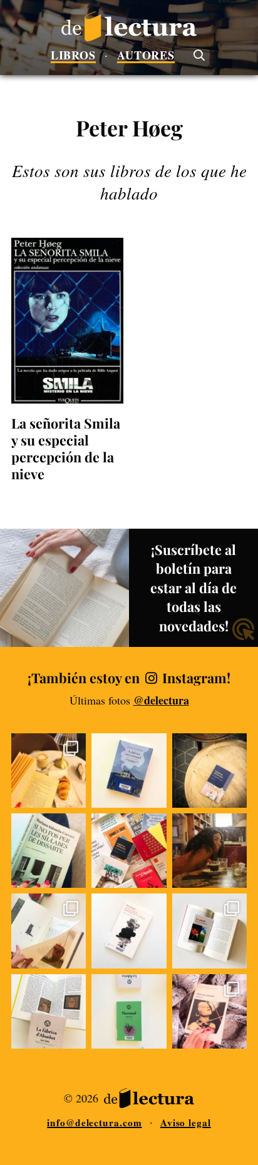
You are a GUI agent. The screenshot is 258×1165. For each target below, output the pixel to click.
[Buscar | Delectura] (198, 54)
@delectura (161, 700)
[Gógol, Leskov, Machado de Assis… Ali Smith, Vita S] (128, 850)
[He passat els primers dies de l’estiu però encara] (209, 850)
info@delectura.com (94, 1122)
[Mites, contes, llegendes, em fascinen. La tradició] (48, 930)
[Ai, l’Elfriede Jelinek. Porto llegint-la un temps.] (209, 1011)
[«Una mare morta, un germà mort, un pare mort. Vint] (128, 770)
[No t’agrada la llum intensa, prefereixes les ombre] (48, 770)
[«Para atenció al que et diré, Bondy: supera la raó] (48, 1011)
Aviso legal (185, 1122)
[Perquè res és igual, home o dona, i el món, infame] (209, 770)
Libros (73, 55)
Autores (146, 55)
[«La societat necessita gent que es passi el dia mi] (128, 1011)
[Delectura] (129, 26)
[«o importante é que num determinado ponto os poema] (48, 850)
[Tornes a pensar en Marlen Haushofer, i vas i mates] (128, 930)
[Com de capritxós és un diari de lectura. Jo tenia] (209, 930)
